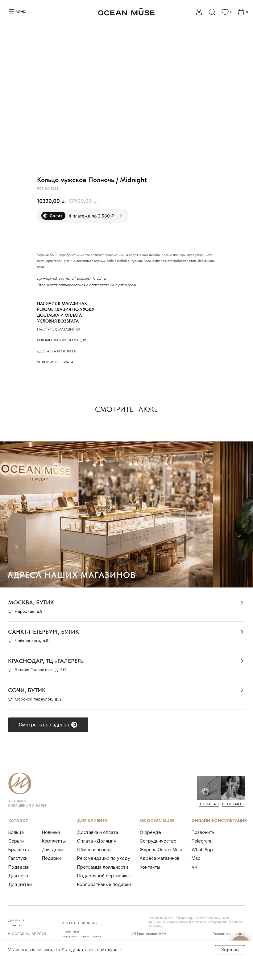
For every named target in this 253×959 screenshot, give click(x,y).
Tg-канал (209, 804)
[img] (209, 788)
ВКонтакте (233, 804)
